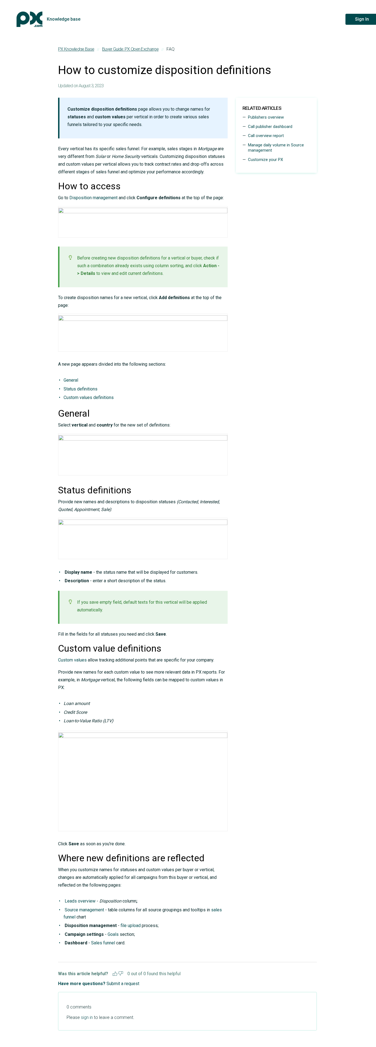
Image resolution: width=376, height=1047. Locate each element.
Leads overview (80, 901)
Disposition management (93, 197)
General (71, 380)
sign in (87, 1017)
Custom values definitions (89, 397)
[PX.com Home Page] (29, 19)
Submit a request (123, 983)
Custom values (72, 660)
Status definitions (80, 389)
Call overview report (266, 135)
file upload (131, 925)
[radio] (115, 973)
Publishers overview (266, 117)
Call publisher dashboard (270, 126)
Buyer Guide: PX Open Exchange (130, 49)
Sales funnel (103, 942)
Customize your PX (265, 159)
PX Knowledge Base (76, 49)
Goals (113, 934)
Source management (84, 909)
